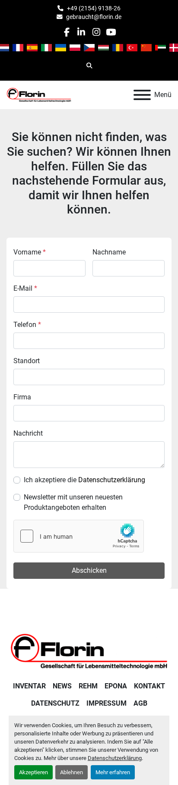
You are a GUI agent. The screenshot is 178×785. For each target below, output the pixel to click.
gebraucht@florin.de (93, 16)
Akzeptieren (33, 772)
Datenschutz (55, 703)
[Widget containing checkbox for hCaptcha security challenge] (78, 536)
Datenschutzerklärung (115, 758)
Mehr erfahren (112, 772)
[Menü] (142, 95)
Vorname (29, 252)
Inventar (29, 686)
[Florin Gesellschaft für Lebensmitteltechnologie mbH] (89, 651)
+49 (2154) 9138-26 (94, 8)
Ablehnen (71, 772)
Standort (26, 361)
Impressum (106, 703)
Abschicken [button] (89, 570)
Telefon (27, 324)
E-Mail (25, 288)
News (62, 686)
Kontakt (149, 686)
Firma (22, 397)
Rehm (88, 686)
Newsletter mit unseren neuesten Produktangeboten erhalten (73, 502)
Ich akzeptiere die (84, 480)
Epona (116, 686)
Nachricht (28, 433)
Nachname (109, 252)
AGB (140, 703)
